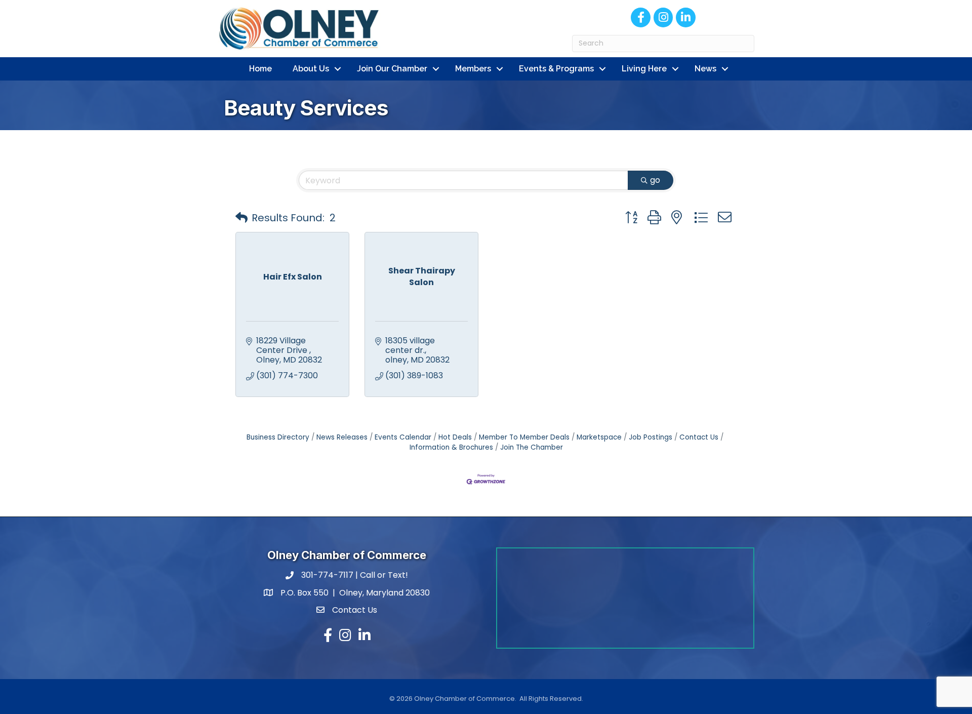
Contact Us (698, 437)
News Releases (342, 437)
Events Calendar (403, 437)
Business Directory (278, 437)
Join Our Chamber (392, 68)
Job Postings (650, 437)
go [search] (655, 180)
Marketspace (599, 437)
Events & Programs (556, 68)
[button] (241, 218)
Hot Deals (455, 437)
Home (260, 68)
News (705, 68)
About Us (311, 68)
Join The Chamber (531, 447)
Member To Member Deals (524, 437)
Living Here (644, 68)
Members (473, 68)
